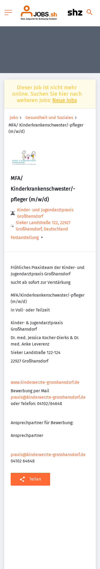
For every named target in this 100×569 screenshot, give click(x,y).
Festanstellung (25, 237)
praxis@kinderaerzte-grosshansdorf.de (48, 397)
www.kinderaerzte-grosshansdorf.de (45, 382)
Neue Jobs (64, 100)
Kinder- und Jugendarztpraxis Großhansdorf (45, 213)
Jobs (14, 117)
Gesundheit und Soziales (49, 117)
